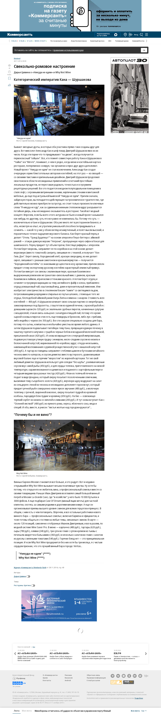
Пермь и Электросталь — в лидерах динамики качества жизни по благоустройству (127, 658)
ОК (144, 50)
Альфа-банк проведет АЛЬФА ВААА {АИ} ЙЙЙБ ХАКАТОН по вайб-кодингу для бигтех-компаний (32, 658)
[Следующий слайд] (145, 653)
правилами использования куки (68, 50)
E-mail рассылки (93, 680)
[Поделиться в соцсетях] (9, 85)
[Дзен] (124, 676)
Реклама (68, 675)
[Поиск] (141, 34)
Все (34, 647)
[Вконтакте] (118, 676)
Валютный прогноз (97, 41)
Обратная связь (93, 675)
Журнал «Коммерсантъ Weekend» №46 (30, 567)
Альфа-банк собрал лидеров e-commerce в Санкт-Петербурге (61, 657)
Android (68, 680)
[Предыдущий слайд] (15, 653)
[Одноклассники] (129, 676)
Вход (136, 34)
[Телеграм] (112, 676)
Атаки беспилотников (79, 41)
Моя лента (27, 710)
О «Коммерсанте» (50, 675)
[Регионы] (125, 34)
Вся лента (135, 710)
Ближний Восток (138, 41)
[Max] (140, 676)
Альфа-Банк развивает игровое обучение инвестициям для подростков (96, 657)
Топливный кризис (122, 41)
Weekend (17, 58)
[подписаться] (28, 576)
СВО (109, 41)
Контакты (47, 680)
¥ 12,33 (29, 41)
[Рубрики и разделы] (146, 34)
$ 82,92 (14, 41)
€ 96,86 (21, 41)
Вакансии (69, 678)
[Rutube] (135, 676)
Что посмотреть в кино (58, 41)
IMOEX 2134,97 (40, 41)
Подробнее (139, 698)
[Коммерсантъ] (20, 34)
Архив (45, 678)
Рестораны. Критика (22, 585)
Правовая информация (96, 678)
